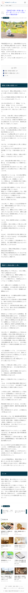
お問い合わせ (21, 588)
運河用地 (13, 373)
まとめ (6, 75)
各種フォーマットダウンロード (10, 588)
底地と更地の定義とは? (11, 71)
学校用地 (3, 375)
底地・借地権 (6, 17)
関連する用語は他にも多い (12, 73)
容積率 (12, 406)
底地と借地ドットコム (18, 586)
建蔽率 (7, 406)
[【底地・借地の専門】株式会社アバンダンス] (9, 2)
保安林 (19, 373)
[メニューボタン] (25, 2)
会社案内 (10, 586)
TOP (6, 586)
